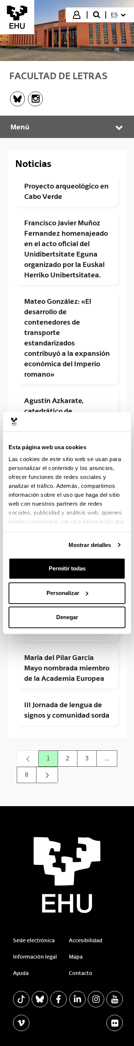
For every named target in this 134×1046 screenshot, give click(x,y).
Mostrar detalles (89, 545)
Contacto (80, 973)
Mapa (76, 957)
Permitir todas (67, 568)
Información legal (35, 957)
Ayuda (21, 973)
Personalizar (63, 593)
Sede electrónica (34, 940)
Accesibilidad (85, 940)
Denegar (67, 617)
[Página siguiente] (47, 775)
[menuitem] (119, 14)
